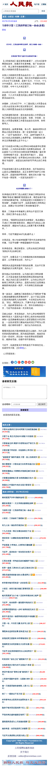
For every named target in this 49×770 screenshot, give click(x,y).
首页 (4, 17)
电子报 (36, 4)
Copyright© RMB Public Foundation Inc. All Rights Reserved (24, 742)
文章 (22, 17)
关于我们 (24, 752)
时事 (17, 17)
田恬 (4, 30)
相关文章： (7, 425)
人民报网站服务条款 (24, 748)
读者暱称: (6, 404)
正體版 (43, 4)
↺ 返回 (6, 4)
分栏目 (11, 17)
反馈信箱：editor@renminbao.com (24, 756)
